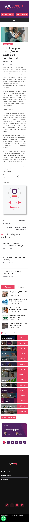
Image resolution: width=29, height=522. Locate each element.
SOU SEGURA (14, 515)
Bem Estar (5, 354)
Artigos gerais (6, 349)
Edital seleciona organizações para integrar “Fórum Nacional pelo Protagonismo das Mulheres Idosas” (18, 292)
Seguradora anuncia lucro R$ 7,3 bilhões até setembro (15, 222)
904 (20, 385)
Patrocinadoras (6, 475)
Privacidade (4, 479)
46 (20, 353)
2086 (20, 411)
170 (20, 395)
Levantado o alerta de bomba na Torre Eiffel (14, 272)
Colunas (4, 364)
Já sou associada (22, 14)
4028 (20, 374)
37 (20, 390)
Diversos (5, 375)
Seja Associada (5, 472)
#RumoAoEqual (7, 338)
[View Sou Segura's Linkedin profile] (12, 202)
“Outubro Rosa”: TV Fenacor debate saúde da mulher (15, 228)
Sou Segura (16, 65)
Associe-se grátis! (7, 14)
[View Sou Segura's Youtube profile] (19, 202)
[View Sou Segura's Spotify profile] (16, 202)
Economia (5, 380)
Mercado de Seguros (8, 44)
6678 (20, 380)
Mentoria (5, 401)
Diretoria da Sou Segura (7, 370)
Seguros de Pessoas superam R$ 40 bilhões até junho (18, 300)
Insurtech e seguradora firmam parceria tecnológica (13, 244)
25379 (20, 406)
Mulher (4, 411)
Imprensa (5, 390)
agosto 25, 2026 (15, 295)
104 (20, 359)
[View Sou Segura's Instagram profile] (9, 202)
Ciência (4, 359)
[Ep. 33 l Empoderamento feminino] (14, 430)
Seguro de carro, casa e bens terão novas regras (18, 324)
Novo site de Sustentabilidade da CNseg (14, 258)
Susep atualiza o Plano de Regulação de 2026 (17, 316)
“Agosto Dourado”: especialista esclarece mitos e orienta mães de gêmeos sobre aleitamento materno (18, 308)
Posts (23, 338)
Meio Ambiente (7, 396)
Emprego (5, 385)
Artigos (4, 343)
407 (20, 343)
